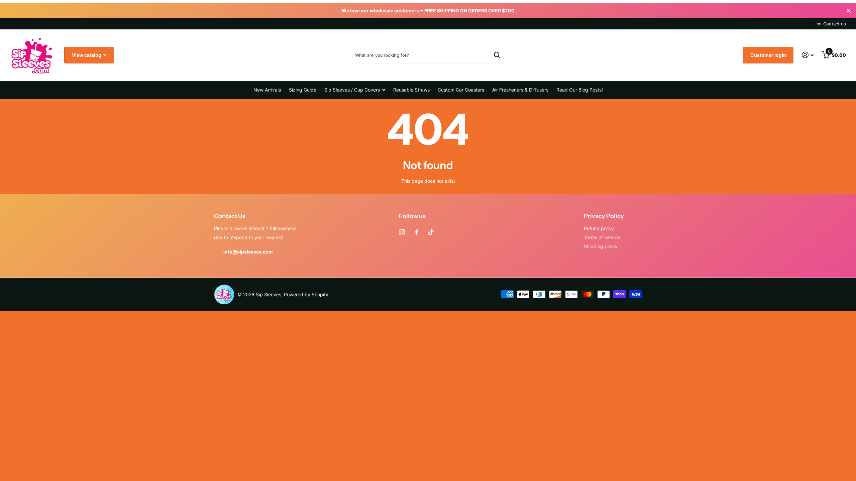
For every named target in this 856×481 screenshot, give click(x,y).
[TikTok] (431, 232)
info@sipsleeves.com (248, 252)
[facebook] (416, 232)
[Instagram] (402, 232)
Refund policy (599, 228)
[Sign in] (807, 54)
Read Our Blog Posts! (579, 90)
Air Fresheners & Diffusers (520, 90)
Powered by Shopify (306, 294)
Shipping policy (601, 246)
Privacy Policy (604, 216)
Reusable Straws (411, 90)
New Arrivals (267, 90)
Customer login (768, 55)
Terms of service (602, 237)
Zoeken (497, 55)
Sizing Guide (302, 90)
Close (848, 10)
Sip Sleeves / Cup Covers (352, 90)
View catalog (87, 55)
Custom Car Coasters (461, 90)
